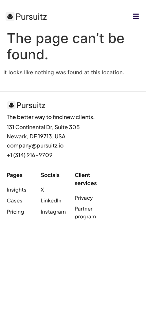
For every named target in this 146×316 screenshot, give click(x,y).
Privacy (84, 197)
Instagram (53, 211)
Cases (14, 200)
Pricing (15, 211)
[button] (136, 16)
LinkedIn (51, 200)
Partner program (85, 212)
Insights (16, 189)
